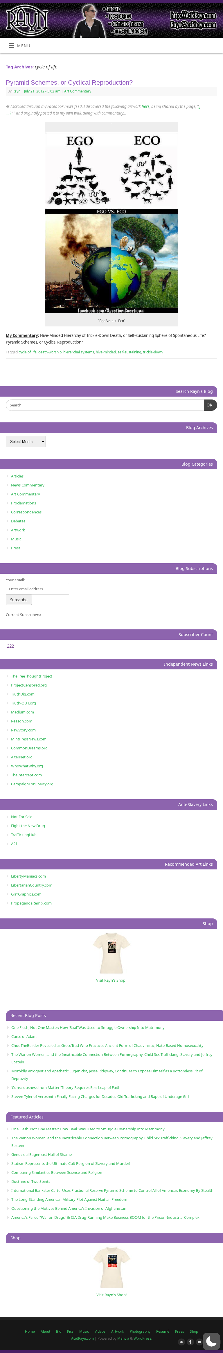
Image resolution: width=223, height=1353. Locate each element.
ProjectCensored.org (29, 685)
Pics (70, 1331)
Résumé (162, 1331)
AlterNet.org (22, 757)
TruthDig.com (23, 694)
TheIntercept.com (26, 775)
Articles (17, 476)
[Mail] (180, 1342)
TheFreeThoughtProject (31, 676)
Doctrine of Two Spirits (30, 1181)
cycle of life (28, 352)
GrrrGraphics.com (26, 894)
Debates (18, 521)
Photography (140, 1331)
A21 (14, 843)
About (45, 1331)
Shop (194, 1331)
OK (208, 405)
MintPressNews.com (28, 739)
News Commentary (27, 485)
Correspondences (26, 512)
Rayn (16, 91)
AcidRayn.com (82, 1338)
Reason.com (21, 721)
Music (16, 539)
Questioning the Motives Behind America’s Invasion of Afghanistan (68, 1208)
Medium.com (22, 712)
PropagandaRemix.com (31, 903)
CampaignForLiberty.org (32, 784)
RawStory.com (23, 730)
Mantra (123, 1338)
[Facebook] (189, 1342)
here (146, 106)
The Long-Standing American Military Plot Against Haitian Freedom (69, 1199)
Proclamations (23, 503)
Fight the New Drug (28, 825)
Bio (58, 1331)
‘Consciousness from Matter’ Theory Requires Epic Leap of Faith (66, 1087)
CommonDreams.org (29, 748)
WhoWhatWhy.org (27, 766)
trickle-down (153, 352)
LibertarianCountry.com (31, 885)
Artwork (18, 530)
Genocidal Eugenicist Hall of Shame (41, 1154)
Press (15, 548)
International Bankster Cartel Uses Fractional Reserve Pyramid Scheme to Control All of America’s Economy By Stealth (112, 1190)
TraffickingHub (24, 834)
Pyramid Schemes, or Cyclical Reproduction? (69, 82)
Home (30, 1331)
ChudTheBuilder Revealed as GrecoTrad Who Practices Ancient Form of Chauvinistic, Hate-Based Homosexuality (107, 1045)
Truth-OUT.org (23, 703)
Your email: (15, 579)
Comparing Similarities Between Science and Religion (56, 1172)
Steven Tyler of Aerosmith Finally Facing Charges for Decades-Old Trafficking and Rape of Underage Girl (100, 1096)
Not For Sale (21, 816)
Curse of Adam (24, 1036)
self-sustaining (129, 352)
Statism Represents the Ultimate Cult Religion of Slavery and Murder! (70, 1163)
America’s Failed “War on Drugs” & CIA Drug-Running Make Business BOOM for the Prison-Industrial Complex (105, 1217)
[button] (211, 1341)
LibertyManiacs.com (28, 876)
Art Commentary (77, 91)
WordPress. (143, 1338)
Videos (100, 1331)
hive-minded (106, 352)
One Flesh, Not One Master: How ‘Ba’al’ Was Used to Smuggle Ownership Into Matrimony (88, 1027)
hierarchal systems (78, 352)
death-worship (50, 352)
